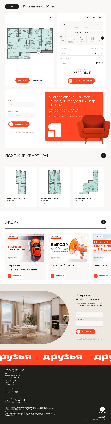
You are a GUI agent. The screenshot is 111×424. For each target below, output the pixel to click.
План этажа (37, 80)
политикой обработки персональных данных (21, 132)
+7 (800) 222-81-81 (15, 370)
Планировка (22, 80)
